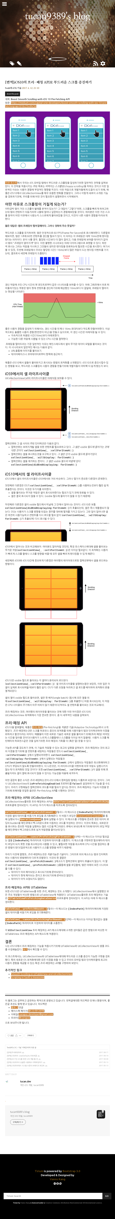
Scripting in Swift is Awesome (27, 977)
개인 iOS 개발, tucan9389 (21, 1116)
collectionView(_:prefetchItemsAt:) (30, 812)
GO (107, 1196)
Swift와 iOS (11, 1047)
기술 (19, 1047)
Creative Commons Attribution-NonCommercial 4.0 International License (73, 1203)
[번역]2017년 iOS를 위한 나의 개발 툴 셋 (22, 1059)
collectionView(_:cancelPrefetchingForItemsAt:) (39, 837)
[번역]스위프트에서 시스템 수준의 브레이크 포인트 (25, 1066)
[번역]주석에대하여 (14, 1052)
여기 (25, 949)
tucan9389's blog (19, 1112)
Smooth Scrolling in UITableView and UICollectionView (41, 974)
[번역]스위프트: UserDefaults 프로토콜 (22, 1056)
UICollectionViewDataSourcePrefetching (81, 802)
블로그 (14, 1007)
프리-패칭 (37, 727)
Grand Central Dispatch (90, 816)
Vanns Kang (57, 1179)
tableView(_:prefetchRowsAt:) (26, 909)
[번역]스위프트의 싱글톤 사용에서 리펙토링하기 (24, 1062)
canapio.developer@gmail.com (36, 1014)
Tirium (39, 1171)
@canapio (24, 1018)
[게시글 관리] (20, 1035)
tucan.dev (25, 1081)
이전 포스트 (11, 183)
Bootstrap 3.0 (71, 1171)
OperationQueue (30, 819)
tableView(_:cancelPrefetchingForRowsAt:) (35, 919)
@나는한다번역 (36, 1011)
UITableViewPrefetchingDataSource (32, 898)
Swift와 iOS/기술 (13, 88)
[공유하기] (16, 1035)
